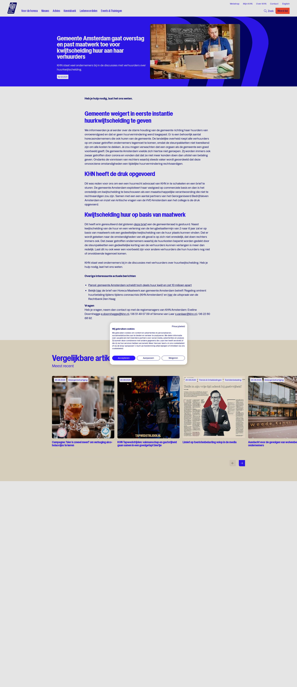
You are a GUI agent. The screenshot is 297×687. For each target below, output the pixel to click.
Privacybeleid (178, 326)
